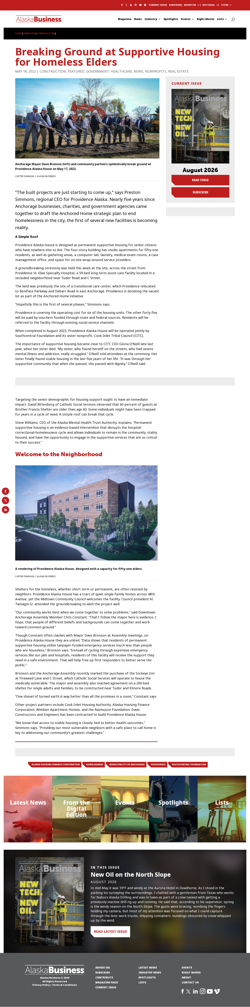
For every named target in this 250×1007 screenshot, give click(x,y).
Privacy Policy (41, 985)
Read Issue (200, 180)
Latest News (28, 802)
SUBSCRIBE (102, 972)
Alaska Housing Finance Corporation (56, 764)
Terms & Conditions (64, 985)
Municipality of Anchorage (127, 764)
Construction (53, 71)
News (138, 19)
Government (97, 71)
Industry (151, 19)
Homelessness (94, 764)
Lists (220, 19)
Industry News (150, 972)
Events (186, 19)
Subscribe (175, 5)
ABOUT (186, 977)
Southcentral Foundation (189, 764)
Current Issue (157, 5)
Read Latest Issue (110, 931)
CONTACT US (190, 982)
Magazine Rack (106, 982)
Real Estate (178, 71)
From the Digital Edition (76, 808)
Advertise (190, 5)
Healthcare (121, 71)
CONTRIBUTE (104, 977)
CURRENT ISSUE (105, 987)
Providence (158, 764)
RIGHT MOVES (191, 972)
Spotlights (171, 19)
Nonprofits (155, 71)
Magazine (124, 19)
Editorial (208, 5)
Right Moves (205, 19)
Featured (76, 71)
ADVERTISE (102, 967)
